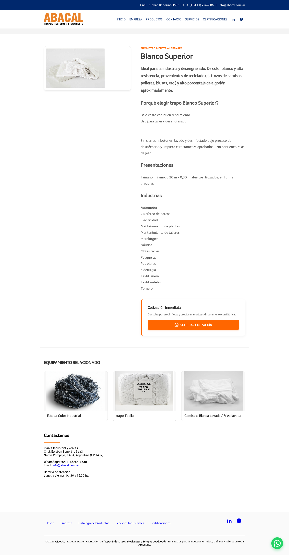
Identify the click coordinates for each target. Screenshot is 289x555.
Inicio (121, 19)
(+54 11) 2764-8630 (203, 5)
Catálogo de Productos (93, 523)
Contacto (173, 19)
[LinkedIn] (233, 19)
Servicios (192, 19)
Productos (154, 19)
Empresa (135, 19)
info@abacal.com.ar (232, 5)
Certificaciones (215, 19)
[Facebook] (241, 19)
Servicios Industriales (130, 523)
